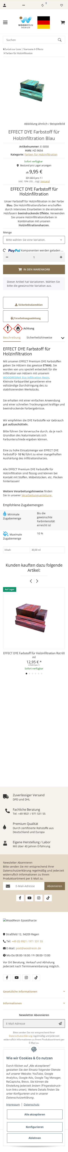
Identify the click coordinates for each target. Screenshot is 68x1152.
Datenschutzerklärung (17, 870)
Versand (45, 181)
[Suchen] (61, 40)
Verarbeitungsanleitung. (37, 495)
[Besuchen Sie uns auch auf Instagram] (38, 898)
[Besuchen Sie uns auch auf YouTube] (29, 898)
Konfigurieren (35, 1126)
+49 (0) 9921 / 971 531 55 (27, 941)
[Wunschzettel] (61, 5)
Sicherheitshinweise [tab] (39, 337)
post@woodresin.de (28, 948)
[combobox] (34, 240)
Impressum (13, 1104)
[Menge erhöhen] (61, 257)
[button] (23, 5)
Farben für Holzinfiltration (41, 154)
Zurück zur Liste (12, 49)
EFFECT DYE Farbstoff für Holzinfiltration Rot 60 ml (34, 655)
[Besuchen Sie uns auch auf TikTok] (48, 898)
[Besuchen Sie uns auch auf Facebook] (20, 898)
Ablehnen (35, 1137)
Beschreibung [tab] (12, 337)
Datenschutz (31, 1104)
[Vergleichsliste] (42, 5)
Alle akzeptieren (34, 1114)
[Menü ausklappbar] (5, 22)
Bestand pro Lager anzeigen (35, 165)
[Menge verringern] (7, 257)
